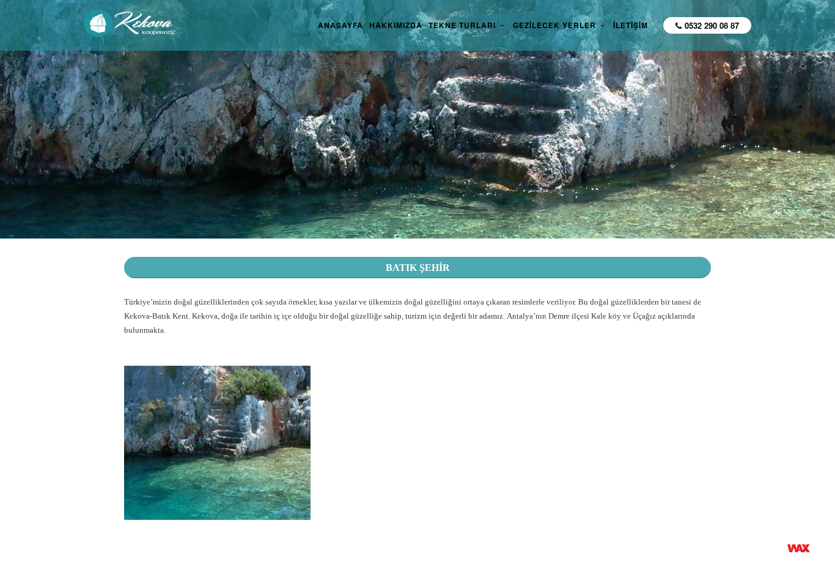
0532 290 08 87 (712, 25)
